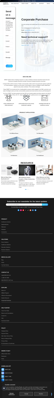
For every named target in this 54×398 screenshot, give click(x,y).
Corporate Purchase (6, 300)
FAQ (2, 318)
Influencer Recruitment (6, 295)
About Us (3, 290)
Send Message (9, 66)
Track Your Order (5, 310)
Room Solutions (4, 242)
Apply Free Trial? (25, 45)
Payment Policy (4, 333)
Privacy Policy (42, 389)
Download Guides (5, 320)
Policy (3, 328)
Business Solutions (5, 249)
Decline (41, 393)
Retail (2, 358)
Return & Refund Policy (6, 338)
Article (2, 262)
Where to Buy (5, 350)
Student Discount (5, 297)
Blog (2, 259)
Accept (26, 393)
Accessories (4, 231)
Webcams (3, 226)
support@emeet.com (6, 275)
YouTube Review (5, 264)
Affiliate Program (5, 292)
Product (4, 219)
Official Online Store (5, 353)
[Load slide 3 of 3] (28, 189)
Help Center (5, 307)
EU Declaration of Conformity (7, 343)
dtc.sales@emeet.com (30, 30)
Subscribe (45, 204)
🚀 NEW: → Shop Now (27, 1)
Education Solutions (5, 247)
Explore (4, 287)
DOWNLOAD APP (6, 366)
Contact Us (5, 272)
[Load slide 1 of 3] (25, 189)
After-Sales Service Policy (7, 336)
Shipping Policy (4, 331)
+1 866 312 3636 (5, 277)
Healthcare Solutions (6, 244)
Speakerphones (4, 224)
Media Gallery (6, 257)
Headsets (3, 229)
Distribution (3, 356)
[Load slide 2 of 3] (27, 189)
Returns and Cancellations (7, 313)
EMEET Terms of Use (29, 207)
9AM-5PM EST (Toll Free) (7, 280)
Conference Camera (5, 221)
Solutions (4, 239)
